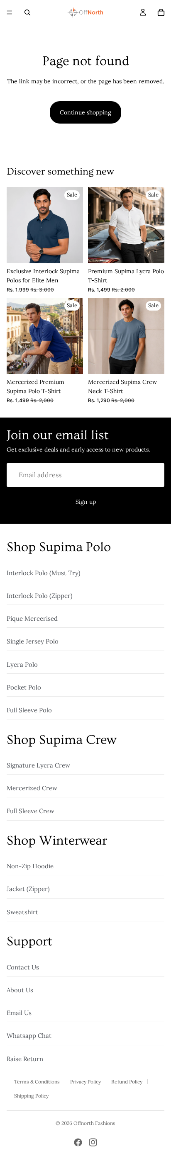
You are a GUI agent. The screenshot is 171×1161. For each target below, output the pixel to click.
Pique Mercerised (32, 618)
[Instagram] (93, 1142)
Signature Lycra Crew (38, 765)
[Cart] (161, 12)
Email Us (19, 1013)
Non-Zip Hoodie (30, 866)
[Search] (27, 12)
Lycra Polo (22, 664)
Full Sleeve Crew (30, 811)
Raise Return (25, 1058)
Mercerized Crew (32, 788)
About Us (20, 989)
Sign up (86, 501)
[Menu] (9, 12)
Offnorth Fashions (94, 1123)
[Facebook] (78, 1142)
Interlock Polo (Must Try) (44, 572)
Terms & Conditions (37, 1081)
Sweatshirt (22, 912)
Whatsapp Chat (29, 1036)
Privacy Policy (85, 1081)
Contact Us (23, 967)
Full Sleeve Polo (29, 710)
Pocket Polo (24, 687)
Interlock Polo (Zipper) (40, 595)
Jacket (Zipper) (28, 889)
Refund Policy (126, 1081)
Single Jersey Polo (33, 641)
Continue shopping (85, 112)
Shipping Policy (31, 1096)
